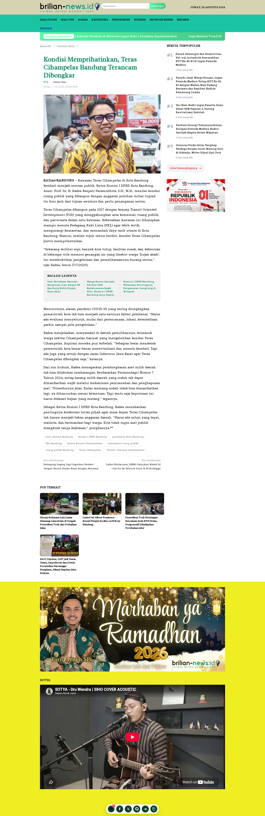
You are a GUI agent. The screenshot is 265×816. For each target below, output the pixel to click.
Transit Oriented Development (126, 449)
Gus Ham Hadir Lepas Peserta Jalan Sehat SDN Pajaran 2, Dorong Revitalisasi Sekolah (199, 109)
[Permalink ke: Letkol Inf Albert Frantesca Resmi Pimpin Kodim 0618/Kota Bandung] (102, 504)
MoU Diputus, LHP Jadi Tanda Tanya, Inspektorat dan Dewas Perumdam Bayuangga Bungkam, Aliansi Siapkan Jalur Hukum (58, 566)
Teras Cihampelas (90, 449)
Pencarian (158, 5)
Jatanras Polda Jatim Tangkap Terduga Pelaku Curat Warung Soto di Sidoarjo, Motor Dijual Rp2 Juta (199, 149)
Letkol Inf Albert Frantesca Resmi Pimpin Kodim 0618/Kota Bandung (101, 521)
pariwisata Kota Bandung (128, 436)
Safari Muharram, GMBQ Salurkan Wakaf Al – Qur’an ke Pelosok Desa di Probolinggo (133, 464)
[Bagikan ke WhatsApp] (136, 808)
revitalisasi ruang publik (123, 443)
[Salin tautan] (153, 808)
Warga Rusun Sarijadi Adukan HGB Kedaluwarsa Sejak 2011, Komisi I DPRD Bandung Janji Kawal (101, 288)
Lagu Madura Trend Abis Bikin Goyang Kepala (189, 36)
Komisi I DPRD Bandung (92, 436)
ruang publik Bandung (60, 449)
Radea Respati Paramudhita (84, 443)
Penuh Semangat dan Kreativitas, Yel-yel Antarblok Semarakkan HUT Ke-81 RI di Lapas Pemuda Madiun (199, 60)
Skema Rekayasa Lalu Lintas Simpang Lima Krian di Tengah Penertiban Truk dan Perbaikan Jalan (58, 523)
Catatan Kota (59, 82)
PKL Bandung (54, 443)
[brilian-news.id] (70, 7)
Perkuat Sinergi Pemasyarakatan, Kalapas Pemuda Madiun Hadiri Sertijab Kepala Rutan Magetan (199, 129)
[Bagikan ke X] (128, 808)
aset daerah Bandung (59, 436)
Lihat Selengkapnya (186, 168)
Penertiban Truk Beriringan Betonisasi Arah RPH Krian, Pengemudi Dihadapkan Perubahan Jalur (141, 523)
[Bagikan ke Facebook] (119, 808)
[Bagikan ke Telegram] (145, 808)
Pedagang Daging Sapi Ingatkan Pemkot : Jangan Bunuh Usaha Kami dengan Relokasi (70, 464)
